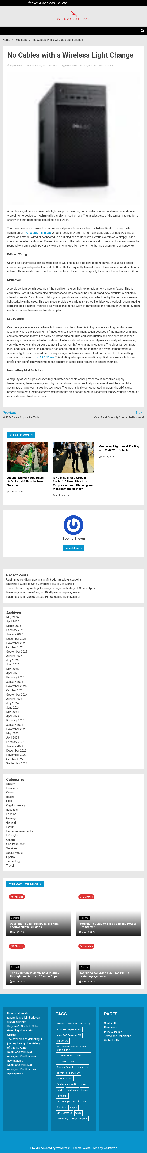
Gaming (11, 818)
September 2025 (16, 651)
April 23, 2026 (62, 495)
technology (62, 1119)
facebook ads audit (66, 1084)
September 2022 (16, 763)
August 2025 (14, 656)
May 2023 (12, 733)
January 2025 (14, 681)
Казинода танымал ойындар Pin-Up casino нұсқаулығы (43, 592)
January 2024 (14, 724)
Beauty (10, 784)
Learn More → (73, 548)
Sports (10, 857)
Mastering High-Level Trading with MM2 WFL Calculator (119, 448)
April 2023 (12, 737)
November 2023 (16, 729)
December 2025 (16, 638)
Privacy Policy (113, 1031)
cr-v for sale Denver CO (68, 1073)
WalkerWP (110, 1148)
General (11, 822)
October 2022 (14, 759)
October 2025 (14, 647)
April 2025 (12, 673)
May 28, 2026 (88, 932)
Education (12, 809)
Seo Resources (16, 844)
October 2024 (14, 690)
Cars (72, 1061)
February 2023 (15, 742)
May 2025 (12, 669)
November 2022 (16, 755)
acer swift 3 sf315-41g (79, 1024)
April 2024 (12, 716)
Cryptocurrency (15, 805)
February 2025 (15, 677)
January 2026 (14, 634)
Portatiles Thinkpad (77, 65)
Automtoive (62, 1041)
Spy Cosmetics (64, 1113)
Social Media (14, 852)
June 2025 (13, 664)
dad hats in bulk (65, 1078)
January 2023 (14, 746)
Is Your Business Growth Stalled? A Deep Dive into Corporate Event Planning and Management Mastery (73, 483)
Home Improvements (19, 831)
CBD (9, 801)
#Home (60, 1024)
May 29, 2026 (19, 932)
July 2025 (12, 660)
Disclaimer (110, 1027)
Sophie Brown (16, 65)
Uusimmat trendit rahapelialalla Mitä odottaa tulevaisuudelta (43, 579)
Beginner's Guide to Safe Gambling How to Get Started (40, 584)
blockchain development (69, 1055)
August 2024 (14, 699)
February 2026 (15, 630)
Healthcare (72, 1090)
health (60, 1090)
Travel (10, 865)
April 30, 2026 (16, 491)
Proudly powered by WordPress (50, 1148)
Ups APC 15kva (95, 65)
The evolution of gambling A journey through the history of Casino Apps (50, 588)
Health (10, 827)
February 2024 (15, 720)
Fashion (11, 814)
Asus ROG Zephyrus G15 (69, 1035)
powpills (73, 1107)
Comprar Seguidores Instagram (72, 1067)
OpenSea (61, 1107)
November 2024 (16, 686)
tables (78, 1113)
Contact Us (111, 1023)
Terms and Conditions (117, 1036)
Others (10, 839)
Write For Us (112, 1040)
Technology (13, 861)
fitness (83, 1084)
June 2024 (13, 707)
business (61, 1061)
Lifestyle (12, 835)
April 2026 (12, 621)
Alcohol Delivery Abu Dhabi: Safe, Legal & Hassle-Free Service (25, 481)
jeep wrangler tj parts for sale (71, 1101)
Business (55, 65)
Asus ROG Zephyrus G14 (69, 1029)
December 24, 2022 (38, 65)
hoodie (84, 1090)
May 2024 (12, 712)
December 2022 (16, 750)
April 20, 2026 (108, 456)
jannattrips (62, 1096)
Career (10, 792)
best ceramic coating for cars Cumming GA (71, 1048)
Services (11, 848)
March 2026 (13, 625)
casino (10, 796)
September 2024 (16, 694)
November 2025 (16, 643)
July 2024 (12, 703)
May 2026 (12, 617)
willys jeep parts (79, 1119)
